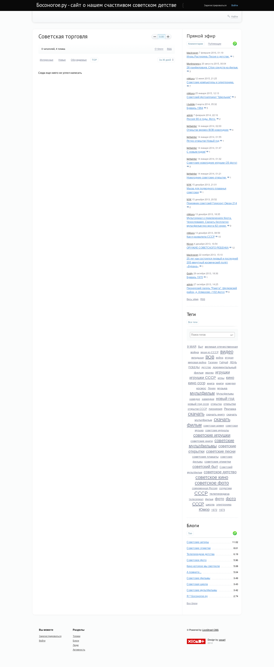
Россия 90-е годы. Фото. (201, 119)
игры (221, 378)
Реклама (230, 408)
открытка (216, 404)
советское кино (211, 477)
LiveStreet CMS (210, 629)
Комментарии (195, 43)
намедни (208, 399)
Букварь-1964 (195, 108)
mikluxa (191, 78)
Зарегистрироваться (215, 5)
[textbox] (212, 335)
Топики (76, 636)
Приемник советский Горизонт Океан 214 (212, 203)
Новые (62, 59)
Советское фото (197, 560)
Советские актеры (198, 542)
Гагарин (213, 362)
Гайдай (223, 362)
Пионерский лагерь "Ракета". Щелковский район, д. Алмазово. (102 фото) (212, 290)
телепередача (219, 493)
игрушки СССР (202, 377)
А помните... (194, 572)
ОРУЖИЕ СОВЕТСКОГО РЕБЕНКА (208, 247)
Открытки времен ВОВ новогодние (208, 129)
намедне (194, 399)
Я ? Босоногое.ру (197, 596)
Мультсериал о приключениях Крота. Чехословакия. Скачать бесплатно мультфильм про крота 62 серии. (209, 221)
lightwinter (192, 126)
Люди (76, 645)
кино (230, 377)
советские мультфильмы (211, 443)
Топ (190, 533)
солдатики (225, 488)
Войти (234, 5)
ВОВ (210, 357)
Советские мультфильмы (202, 590)
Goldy (190, 273)
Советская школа (197, 584)
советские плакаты (205, 456)
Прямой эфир (201, 36)
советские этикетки (217, 461)
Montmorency (194, 63)
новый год (225, 398)
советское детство (220, 471)
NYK (189, 184)
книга (210, 383)
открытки (229, 403)
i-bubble (191, 104)
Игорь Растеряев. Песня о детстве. (208, 56)
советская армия (213, 425)
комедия (230, 383)
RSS (202, 299)
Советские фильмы (198, 578)
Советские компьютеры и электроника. (210, 82)
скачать (196, 413)
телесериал (196, 499)
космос (201, 388)
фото (219, 498)
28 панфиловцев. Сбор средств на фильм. (212, 67)
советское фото (212, 482)
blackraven (192, 52)
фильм (209, 499)
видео (226, 351)
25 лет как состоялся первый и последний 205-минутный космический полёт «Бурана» (212, 262)
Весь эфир (192, 299)
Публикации (214, 43)
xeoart (222, 639)
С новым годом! (196, 151)
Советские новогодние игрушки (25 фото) (212, 162)
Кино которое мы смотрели (203, 566)
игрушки (222, 372)
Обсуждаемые (79, 59)
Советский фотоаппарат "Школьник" (209, 97)
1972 (214, 510)
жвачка (209, 372)
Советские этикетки (199, 548)
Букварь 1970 (195, 277)
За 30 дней (165, 59)
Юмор (204, 509)
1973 (222, 510)
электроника (223, 504)
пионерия (215, 408)
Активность (79, 649)
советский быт (205, 466)
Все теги (192, 322)
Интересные (46, 59)
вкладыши (197, 357)
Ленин (212, 388)
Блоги (76, 640)
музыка (222, 388)
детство (206, 367)
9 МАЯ (191, 346)
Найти (234, 16)
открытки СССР (197, 408)
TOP (94, 59)
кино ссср (196, 382)
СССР (201, 492)
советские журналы (217, 430)
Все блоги (192, 603)
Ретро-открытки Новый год (203, 140)
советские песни (220, 451)
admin (190, 115)
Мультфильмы (225, 393)
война (219, 357)
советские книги (202, 441)
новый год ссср (198, 403)
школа (210, 504)
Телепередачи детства (200, 554)
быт (200, 346)
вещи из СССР (210, 352)
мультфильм (202, 393)
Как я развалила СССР (201, 236)
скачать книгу (215, 414)
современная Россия (204, 488)
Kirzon (190, 243)
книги (220, 383)
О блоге (159, 48)
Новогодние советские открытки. (206, 177)
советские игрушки (211, 435)
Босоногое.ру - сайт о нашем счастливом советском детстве (106, 5)
